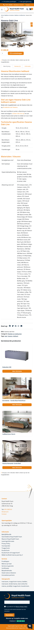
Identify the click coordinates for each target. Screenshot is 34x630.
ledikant (15, 336)
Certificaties (5, 568)
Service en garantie (8, 566)
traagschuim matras (15, 581)
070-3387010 (8, 509)
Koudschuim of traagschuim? (11, 553)
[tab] (7, 66)
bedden (24, 581)
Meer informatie (17, 371)
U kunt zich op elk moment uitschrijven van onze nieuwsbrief (15, 610)
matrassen (5, 581)
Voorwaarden (6, 546)
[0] (30, 9)
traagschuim (17, 586)
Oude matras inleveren (9, 573)
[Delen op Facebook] (10, 326)
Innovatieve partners (8, 575)
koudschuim (25, 586)
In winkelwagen (16, 53)
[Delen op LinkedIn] (15, 326)
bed (6, 336)
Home (2, 15)
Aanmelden (9, 615)
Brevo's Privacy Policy (21, 606)
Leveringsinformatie (8, 541)
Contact (4, 514)
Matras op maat (7, 564)
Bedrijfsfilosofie (6, 534)
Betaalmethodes (7, 570)
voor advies (9, 5)
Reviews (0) (17, 66)
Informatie (28, 66)
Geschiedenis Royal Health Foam (12, 537)
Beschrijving (6, 66)
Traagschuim (6, 548)
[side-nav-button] (2, 9)
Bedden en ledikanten (20, 15)
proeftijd (9, 586)
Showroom (5, 512)
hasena (10, 336)
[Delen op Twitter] (13, 326)
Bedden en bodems (9, 15)
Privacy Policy (6, 543)
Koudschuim (5, 550)
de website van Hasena (10, 107)
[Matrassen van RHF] (14, 9)
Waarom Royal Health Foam (10, 539)
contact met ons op (18, 113)
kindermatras (13, 584)
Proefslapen (5, 561)
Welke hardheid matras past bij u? (12, 555)
